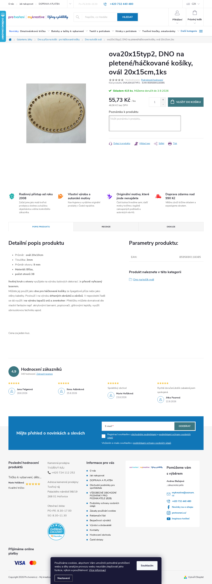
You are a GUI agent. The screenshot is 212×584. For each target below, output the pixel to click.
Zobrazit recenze (44, 374)
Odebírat (185, 426)
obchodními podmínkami (144, 434)
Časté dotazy (96, 539)
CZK (194, 3)
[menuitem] (13, 31)
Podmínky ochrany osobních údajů (104, 505)
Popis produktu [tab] (41, 226)
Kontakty (94, 530)
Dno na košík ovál (143, 279)
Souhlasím (147, 565)
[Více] (192, 31)
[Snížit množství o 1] (163, 104)
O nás (11, 3)
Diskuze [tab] (171, 226)
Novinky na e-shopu (182, 507)
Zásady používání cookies (103, 510)
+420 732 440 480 (181, 501)
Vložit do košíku (188, 102)
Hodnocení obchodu (100, 534)
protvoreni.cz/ (179, 512)
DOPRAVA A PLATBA (49, 3)
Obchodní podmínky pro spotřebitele (102, 487)
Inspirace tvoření (180, 518)
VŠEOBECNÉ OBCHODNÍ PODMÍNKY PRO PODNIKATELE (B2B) (103, 495)
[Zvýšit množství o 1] (163, 100)
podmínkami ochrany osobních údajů (152, 443)
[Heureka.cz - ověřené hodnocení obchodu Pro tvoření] (56, 531)
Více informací (97, 570)
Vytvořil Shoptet (196, 577)
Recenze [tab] (106, 226)
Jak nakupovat (26, 3)
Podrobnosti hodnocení (152, 80)
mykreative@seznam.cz (183, 494)
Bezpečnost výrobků (100, 520)
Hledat (127, 17)
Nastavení (63, 578)
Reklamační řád (98, 515)
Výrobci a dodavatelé (100, 525)
